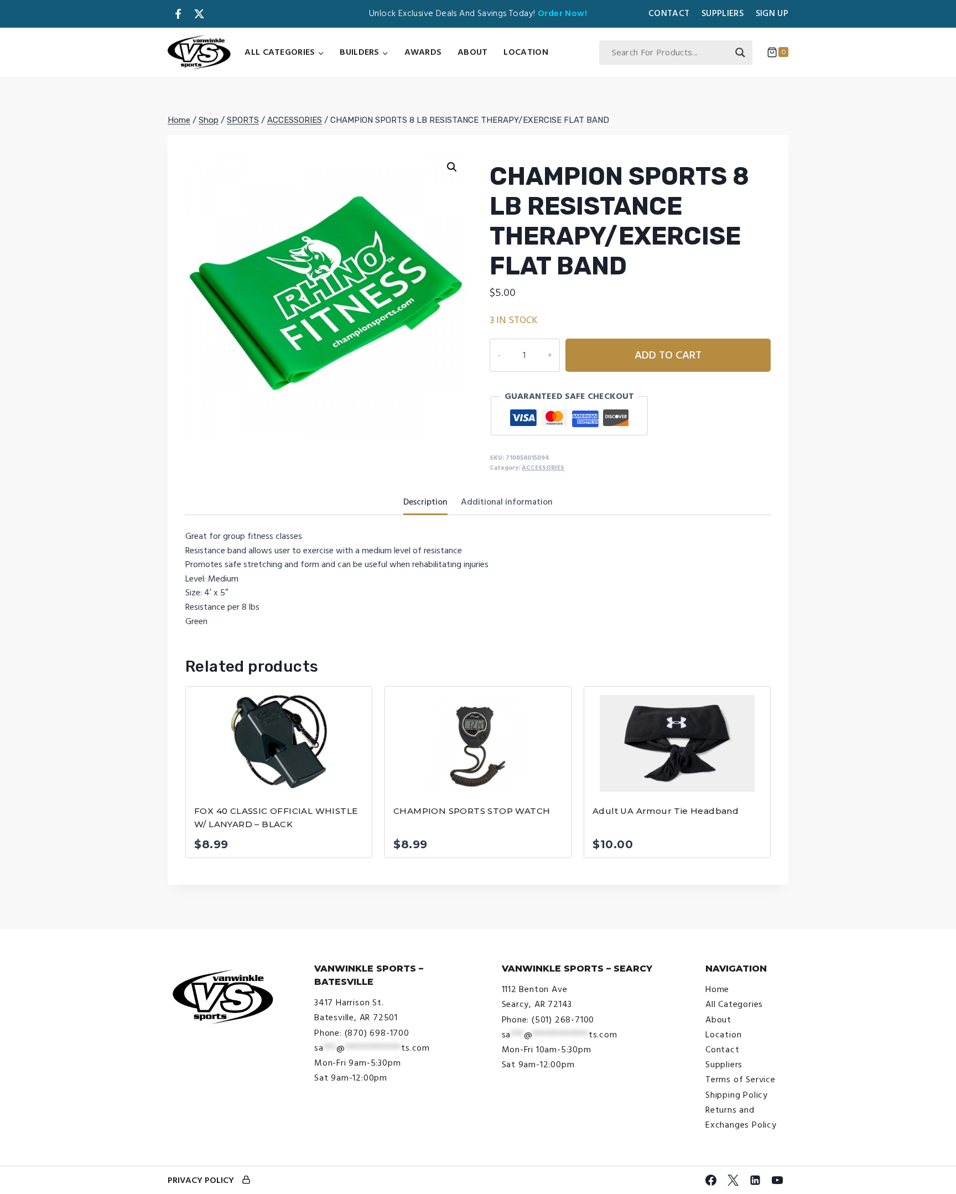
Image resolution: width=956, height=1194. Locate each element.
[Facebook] (711, 1180)
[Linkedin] (755, 1180)
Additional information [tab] (507, 502)
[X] (733, 1180)
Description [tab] (425, 502)
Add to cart (668, 355)
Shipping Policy (736, 1095)
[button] (452, 167)
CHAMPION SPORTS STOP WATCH (471, 811)
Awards (423, 52)
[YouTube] (777, 1180)
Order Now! (562, 13)
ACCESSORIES (543, 468)
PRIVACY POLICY (201, 1180)
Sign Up (772, 13)
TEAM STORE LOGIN (246, 1180)
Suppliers (723, 13)
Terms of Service (740, 1079)
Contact (668, 13)
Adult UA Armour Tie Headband (666, 811)
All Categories (734, 1004)
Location (525, 52)
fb (178, 14)
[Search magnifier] (740, 52)
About (473, 52)
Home (717, 989)
